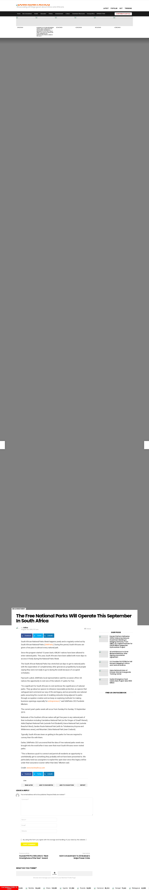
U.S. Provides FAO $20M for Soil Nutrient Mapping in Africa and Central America (121, 663)
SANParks (49, 644)
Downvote (75, 873)
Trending (128, 8)
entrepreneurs (54, 701)
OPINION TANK (101, 13)
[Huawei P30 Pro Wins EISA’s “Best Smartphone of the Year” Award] (2, 445)
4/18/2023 (117, 27)
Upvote (33, 873)
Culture (68, 13)
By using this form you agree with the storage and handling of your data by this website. (55, 840)
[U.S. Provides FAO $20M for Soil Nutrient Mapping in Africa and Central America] (103, 664)
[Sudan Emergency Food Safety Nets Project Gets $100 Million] (103, 681)
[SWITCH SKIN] (110, 14)
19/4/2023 (98, 27)
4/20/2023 (79, 27)
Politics (51, 13)
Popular (114, 8)
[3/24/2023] (64, 21)
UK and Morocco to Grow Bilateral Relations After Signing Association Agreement (119, 654)
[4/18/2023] (123, 21)
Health (36, 13)
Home (18, 13)
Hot (121, 8)
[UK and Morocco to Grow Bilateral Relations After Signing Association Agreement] (103, 654)
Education (43, 13)
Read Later (29, 785)
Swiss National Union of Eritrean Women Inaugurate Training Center (120, 672)
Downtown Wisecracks (78, 13)
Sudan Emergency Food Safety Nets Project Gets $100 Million (121, 681)
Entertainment (59, 13)
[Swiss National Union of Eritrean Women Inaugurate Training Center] (103, 672)
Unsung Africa (91, 13)
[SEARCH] (99, 5)
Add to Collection (67, 785)
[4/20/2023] (84, 21)
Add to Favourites (46, 785)
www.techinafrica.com (36, 768)
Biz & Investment (27, 13)
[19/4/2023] (103, 21)
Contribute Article (123, 14)
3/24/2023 (59, 27)
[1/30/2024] (26, 21)
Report (82, 785)
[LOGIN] (134, 13)
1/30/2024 (20, 27)
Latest (106, 8)
